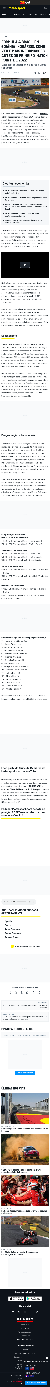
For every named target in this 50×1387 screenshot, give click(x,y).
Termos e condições (17, 1375)
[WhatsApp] (21, 992)
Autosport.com (25, 1336)
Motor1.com (25, 1328)
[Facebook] (10, 992)
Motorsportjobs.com (25, 1332)
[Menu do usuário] (45, 8)
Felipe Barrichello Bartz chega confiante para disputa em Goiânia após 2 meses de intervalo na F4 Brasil (26, 206)
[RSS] (37, 1311)
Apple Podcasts (12, 929)
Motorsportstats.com (25, 1339)
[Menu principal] (4, 8)
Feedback (25, 1350)
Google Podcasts (13, 933)
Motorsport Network (21, 1381)
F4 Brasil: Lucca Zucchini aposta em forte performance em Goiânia (22, 214)
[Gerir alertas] (39, 992)
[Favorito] (39, 72)
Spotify (8, 921)
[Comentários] (45, 72)
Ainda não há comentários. (25, 1035)
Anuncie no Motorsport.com (25, 1353)
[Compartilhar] (34, 72)
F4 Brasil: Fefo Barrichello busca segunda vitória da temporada (26, 198)
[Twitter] (16, 992)
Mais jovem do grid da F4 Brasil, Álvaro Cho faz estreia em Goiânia (24, 221)
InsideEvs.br (25, 1325)
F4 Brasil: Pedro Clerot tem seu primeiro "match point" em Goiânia (24, 191)
